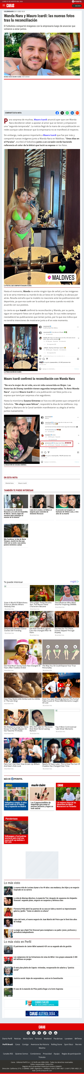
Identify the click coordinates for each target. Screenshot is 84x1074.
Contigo (25, 1044)
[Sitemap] (55, 1033)
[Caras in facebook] (33, 1033)
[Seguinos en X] (39, 1033)
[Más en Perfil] (17, 779)
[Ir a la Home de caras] (10, 6)
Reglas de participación (71, 1054)
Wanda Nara (9, 483)
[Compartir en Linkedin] (72, 113)
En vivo (78, 6)
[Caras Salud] (42, 1005)
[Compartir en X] (62, 113)
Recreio (78, 1044)
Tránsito (42, 1057)
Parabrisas (58, 1038)
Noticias (17, 1038)
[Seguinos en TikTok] (44, 1033)
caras (68, 785)
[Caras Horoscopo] (42, 1015)
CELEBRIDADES (9, 11)
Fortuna (38, 1038)
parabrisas (16, 819)
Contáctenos (35, 1054)
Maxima (42, 1048)
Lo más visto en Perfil (17, 942)
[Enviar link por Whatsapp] (67, 113)
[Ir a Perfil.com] (77, 2)
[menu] (3, 6)
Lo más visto (12, 883)
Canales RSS (8, 1054)
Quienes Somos (21, 1054)
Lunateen (69, 1038)
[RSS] (50, 1033)
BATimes (78, 1038)
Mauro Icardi (22, 483)
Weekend (48, 1038)
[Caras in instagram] (28, 1033)
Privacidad (47, 1054)
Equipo (57, 1054)
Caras (17, 1044)
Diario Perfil (7, 1038)
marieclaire (42, 785)
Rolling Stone (56, 1044)
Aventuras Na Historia (40, 1044)
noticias (16, 785)
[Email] (77, 113)
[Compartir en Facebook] (57, 113)
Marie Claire (28, 1038)
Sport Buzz (68, 1044)
